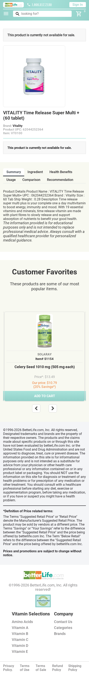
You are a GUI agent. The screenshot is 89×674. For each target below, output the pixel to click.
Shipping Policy (74, 668)
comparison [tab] (31, 180)
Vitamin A (20, 627)
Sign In (77, 5)
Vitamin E (20, 651)
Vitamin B (20, 633)
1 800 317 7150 (42, 4)
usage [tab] (11, 180)
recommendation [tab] (60, 180)
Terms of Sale (41, 668)
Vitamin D (20, 645)
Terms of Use (24, 668)
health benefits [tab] (60, 172)
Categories (63, 627)
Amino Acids (22, 622)
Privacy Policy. (8, 668)
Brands (60, 633)
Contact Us (63, 622)
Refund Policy (57, 668)
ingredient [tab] (35, 172)
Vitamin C (20, 639)
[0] (79, 14)
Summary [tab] (13, 172)
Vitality (18, 126)
